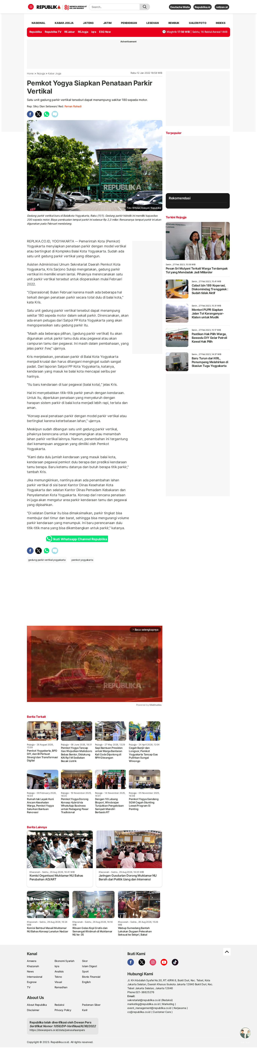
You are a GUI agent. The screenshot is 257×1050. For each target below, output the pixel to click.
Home (30, 73)
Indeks (220, 22)
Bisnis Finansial (91, 976)
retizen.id (222, 7)
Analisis (59, 971)
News (30, 971)
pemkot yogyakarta (82, 559)
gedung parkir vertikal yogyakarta (46, 559)
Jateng (88, 22)
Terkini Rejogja (176, 217)
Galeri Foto (197, 22)
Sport (85, 971)
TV (28, 987)
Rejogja (41, 73)
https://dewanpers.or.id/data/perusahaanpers (57, 1030)
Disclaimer (33, 1010)
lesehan (152, 22)
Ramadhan (61, 987)
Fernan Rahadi (73, 106)
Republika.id (202, 7)
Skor (84, 960)
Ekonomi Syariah (64, 960)
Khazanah (33, 966)
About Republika (37, 1004)
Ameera (31, 960)
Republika (35, 31)
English (86, 982)
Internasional (34, 976)
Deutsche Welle (180, 7)
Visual (58, 982)
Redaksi (59, 1004)
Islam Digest (89, 966)
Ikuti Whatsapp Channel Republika (80, 539)
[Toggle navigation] (31, 7)
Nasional (38, 22)
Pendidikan (129, 22)
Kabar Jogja (54, 73)
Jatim (107, 22)
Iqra (57, 966)
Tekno (58, 976)
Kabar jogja (64, 22)
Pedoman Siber (91, 1004)
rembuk (173, 22)
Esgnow (32, 982)
